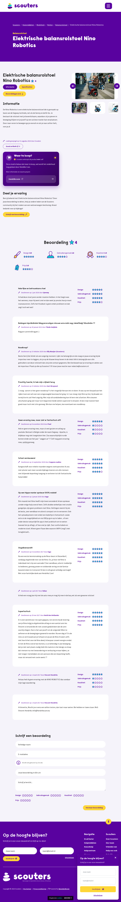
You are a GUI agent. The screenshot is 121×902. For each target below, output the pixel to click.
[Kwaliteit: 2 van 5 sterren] (77, 795)
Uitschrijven (69, 858)
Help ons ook (111, 850)
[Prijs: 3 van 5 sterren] (25, 800)
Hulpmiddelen (28, 25)
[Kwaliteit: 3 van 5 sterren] (79, 795)
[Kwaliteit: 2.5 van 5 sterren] (78, 795)
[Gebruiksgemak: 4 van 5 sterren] (58, 795)
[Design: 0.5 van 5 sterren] (22, 795)
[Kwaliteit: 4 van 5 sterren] (81, 795)
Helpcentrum (89, 850)
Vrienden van (111, 847)
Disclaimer (27, 889)
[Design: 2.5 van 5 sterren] (26, 795)
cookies (59, 898)
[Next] (117, 86)
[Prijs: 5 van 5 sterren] (30, 800)
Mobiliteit (41, 25)
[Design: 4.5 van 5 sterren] (31, 795)
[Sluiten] (115, 857)
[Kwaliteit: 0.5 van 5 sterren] (73, 795)
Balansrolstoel (61, 25)
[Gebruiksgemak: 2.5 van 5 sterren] (55, 795)
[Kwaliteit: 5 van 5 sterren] (83, 795)
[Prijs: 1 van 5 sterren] (21, 800)
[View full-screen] (114, 76)
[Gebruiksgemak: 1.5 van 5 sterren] (53, 795)
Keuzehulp (88, 847)
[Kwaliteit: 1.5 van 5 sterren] (75, 795)
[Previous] (73, 86)
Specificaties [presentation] (27, 87)
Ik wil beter (89, 839)
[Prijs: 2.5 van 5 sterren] (24, 800)
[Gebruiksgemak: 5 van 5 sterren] (60, 795)
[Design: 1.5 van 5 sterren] (24, 795)
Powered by (59, 889)
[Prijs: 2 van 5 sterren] (23, 800)
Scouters (16, 25)
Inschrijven (10, 858)
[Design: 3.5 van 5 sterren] (29, 795)
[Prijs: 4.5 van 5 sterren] (29, 800)
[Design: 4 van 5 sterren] (30, 795)
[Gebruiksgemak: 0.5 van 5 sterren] (50, 795)
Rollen (50, 25)
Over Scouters (112, 839)
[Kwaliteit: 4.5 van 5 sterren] (82, 795)
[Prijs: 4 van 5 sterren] (28, 800)
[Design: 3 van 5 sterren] (27, 795)
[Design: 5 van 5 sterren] (32, 795)
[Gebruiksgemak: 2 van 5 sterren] (54, 795)
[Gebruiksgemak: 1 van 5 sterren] (51, 795)
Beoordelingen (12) (13, 94)
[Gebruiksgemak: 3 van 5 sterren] (56, 795)
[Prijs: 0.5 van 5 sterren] (20, 800)
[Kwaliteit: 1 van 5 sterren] (74, 795)
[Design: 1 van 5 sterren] (23, 795)
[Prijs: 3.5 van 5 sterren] (27, 800)
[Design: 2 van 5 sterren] (25, 795)
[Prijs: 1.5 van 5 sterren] (22, 800)
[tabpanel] (31, 118)
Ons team (110, 843)
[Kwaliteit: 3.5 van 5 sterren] (80, 795)
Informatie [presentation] (10, 87)
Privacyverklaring (39, 889)
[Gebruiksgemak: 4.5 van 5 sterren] (59, 795)
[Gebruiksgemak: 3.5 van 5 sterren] (57, 795)
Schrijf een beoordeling (15, 214)
